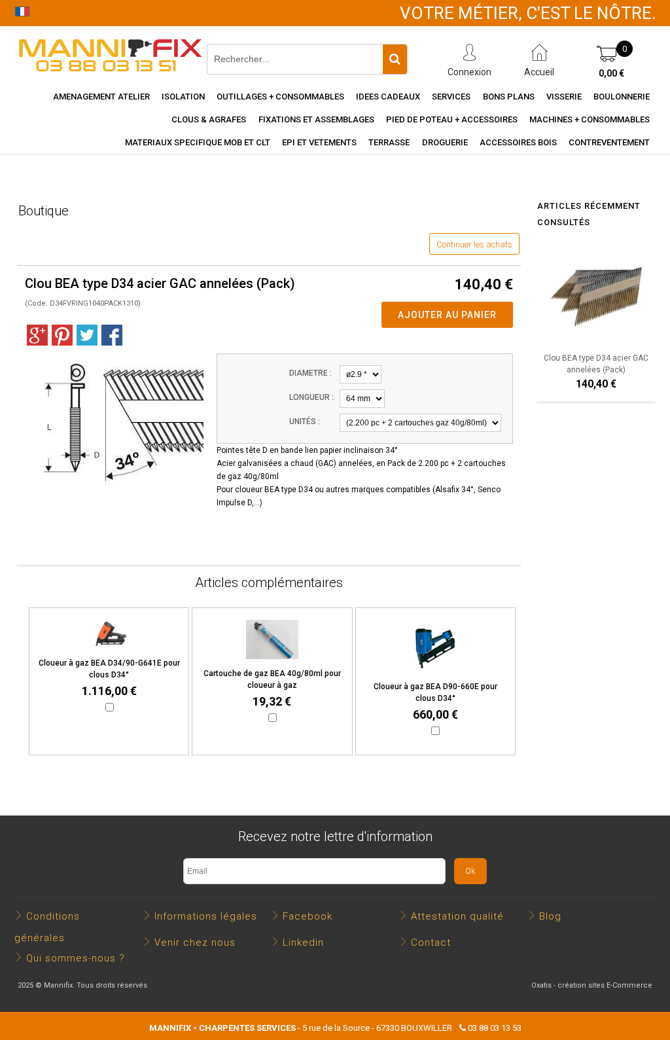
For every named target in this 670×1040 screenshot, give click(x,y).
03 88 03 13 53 (494, 1028)
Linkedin (303, 942)
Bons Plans (509, 96)
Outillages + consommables (280, 96)
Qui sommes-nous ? (75, 958)
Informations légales (205, 916)
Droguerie (445, 142)
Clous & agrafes (208, 119)
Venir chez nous (195, 942)
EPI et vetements (319, 142)
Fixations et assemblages (316, 119)
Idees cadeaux (388, 96)
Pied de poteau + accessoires (452, 119)
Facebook (307, 916)
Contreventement (609, 142)
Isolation (183, 96)
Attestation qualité (457, 916)
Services (451, 96)
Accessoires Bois (518, 142)
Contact (431, 942)
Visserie (564, 96)
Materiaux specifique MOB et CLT (197, 142)
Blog (550, 916)
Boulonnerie (621, 96)
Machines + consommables (589, 119)
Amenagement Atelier (101, 96)
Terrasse (389, 142)
